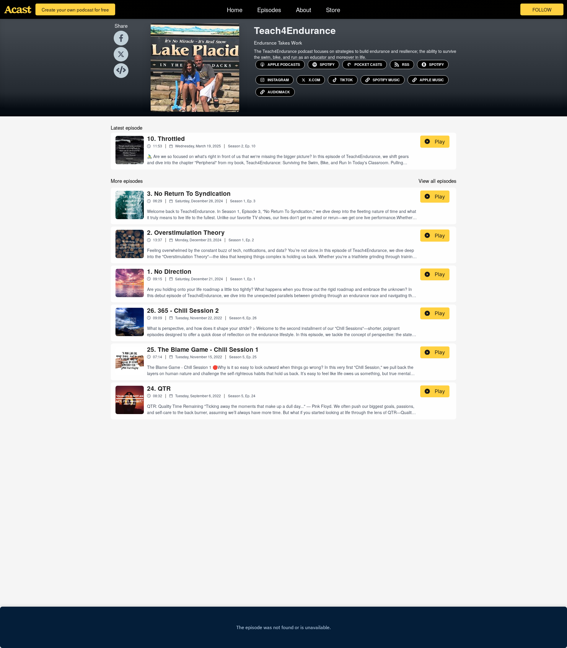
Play (440, 142)
